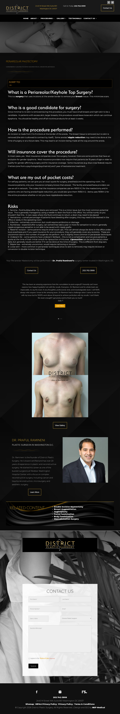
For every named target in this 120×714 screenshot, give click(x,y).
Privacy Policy (65, 704)
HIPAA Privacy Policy (46, 704)
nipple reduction (76, 137)
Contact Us (107, 8)
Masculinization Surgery (66, 519)
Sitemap (30, 704)
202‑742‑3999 (80, 6)
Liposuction (76, 239)
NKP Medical (98, 707)
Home (25, 18)
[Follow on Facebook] (108, 2)
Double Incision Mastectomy (68, 507)
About (33, 18)
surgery (20, 96)
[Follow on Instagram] (112, 2)
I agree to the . (42, 658)
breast (79, 96)
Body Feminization (63, 516)
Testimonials (74, 18)
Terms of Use (44, 658)
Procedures (47, 18)
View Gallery (60, 425)
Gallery (60, 18)
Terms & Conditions (84, 704)
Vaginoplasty (60, 512)
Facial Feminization (64, 514)
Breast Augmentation (65, 509)
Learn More (60, 306)
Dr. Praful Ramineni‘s (63, 261)
